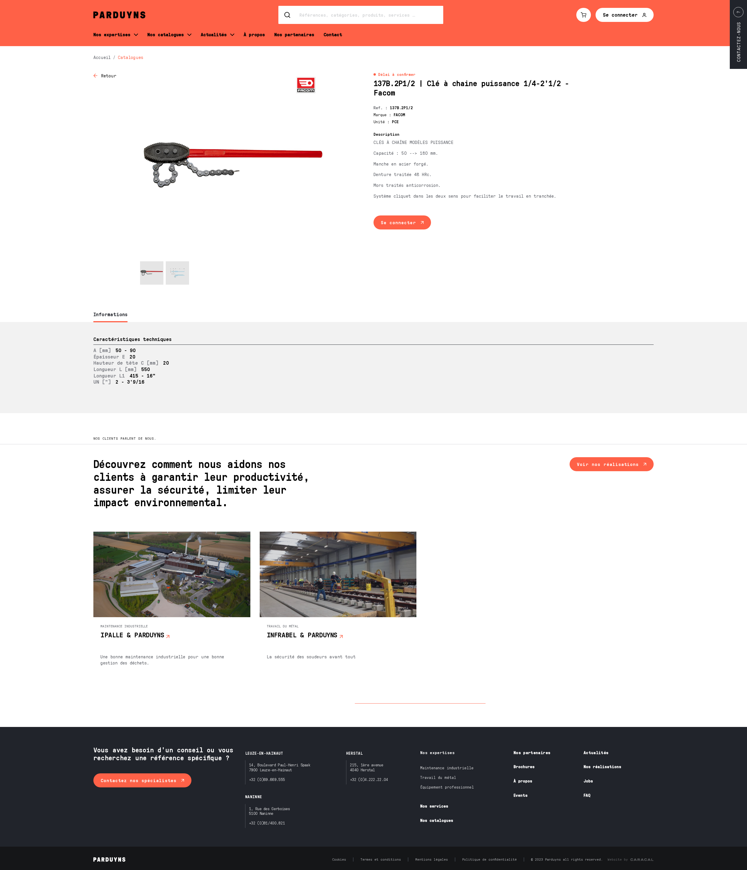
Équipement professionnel (447, 786)
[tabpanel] (373, 367)
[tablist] (373, 315)
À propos (523, 780)
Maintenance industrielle (447, 767)
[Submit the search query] (287, 15)
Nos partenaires (532, 752)
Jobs (588, 780)
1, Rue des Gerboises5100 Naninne (269, 811)
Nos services (434, 805)
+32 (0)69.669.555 (267, 779)
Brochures (524, 766)
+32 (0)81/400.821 (267, 822)
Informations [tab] (110, 314)
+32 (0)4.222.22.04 (369, 779)
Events (521, 795)
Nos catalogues (436, 820)
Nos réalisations (602, 766)
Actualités (596, 752)
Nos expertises (437, 752)
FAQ (587, 795)
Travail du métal (438, 777)
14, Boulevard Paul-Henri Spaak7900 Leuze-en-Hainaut (279, 767)
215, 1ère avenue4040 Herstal (366, 767)
